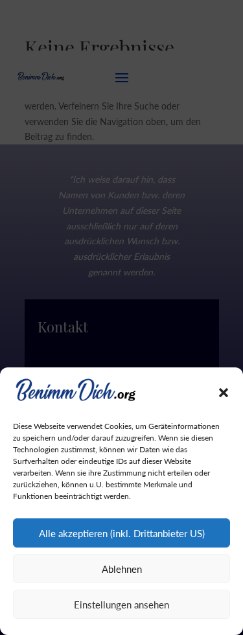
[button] (223, 392)
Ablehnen (122, 569)
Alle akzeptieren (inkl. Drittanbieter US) (122, 533)
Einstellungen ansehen (121, 604)
